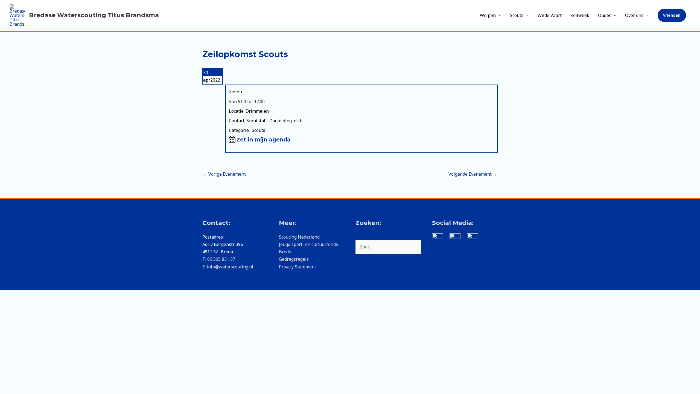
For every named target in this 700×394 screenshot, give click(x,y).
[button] (672, 15)
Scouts (516, 15)
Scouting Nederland (299, 237)
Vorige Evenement (224, 174)
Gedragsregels (294, 259)
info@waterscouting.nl (230, 267)
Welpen (488, 15)
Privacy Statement (297, 267)
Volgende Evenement (472, 174)
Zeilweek (579, 15)
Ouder (604, 15)
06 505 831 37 (221, 259)
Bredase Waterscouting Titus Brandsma (94, 15)
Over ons (634, 15)
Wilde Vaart (550, 15)
